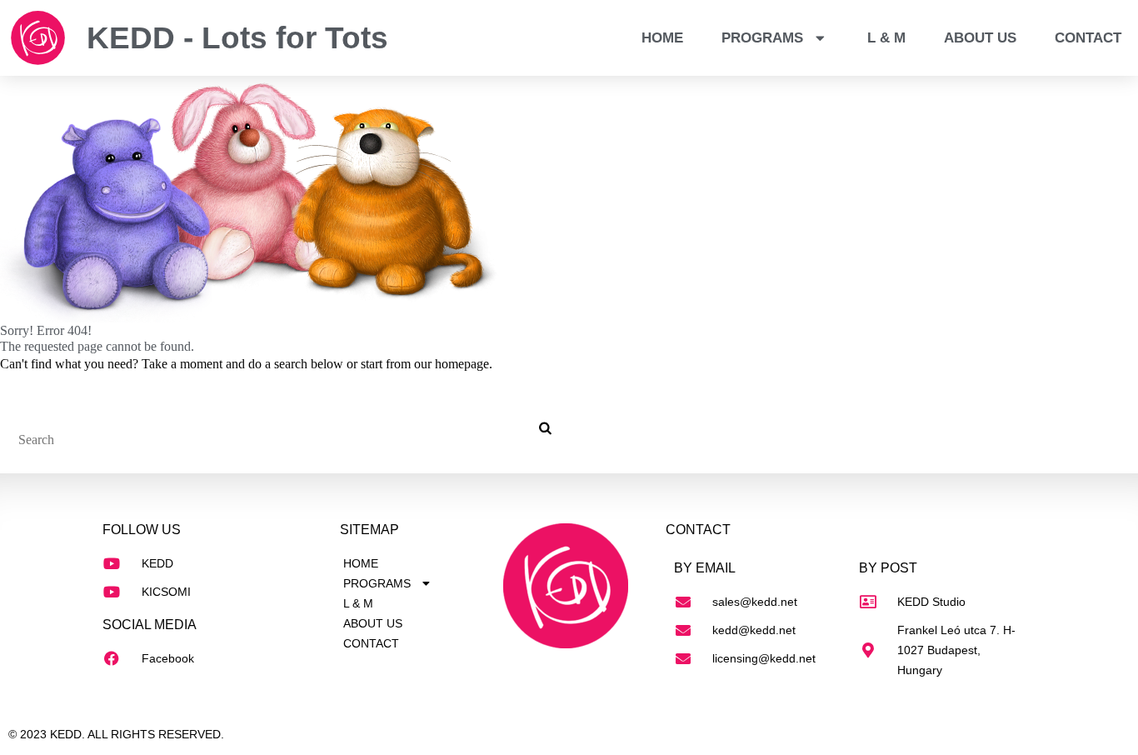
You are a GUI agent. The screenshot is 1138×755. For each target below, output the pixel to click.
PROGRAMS (762, 38)
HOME (662, 38)
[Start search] (543, 428)
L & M (886, 38)
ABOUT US (980, 38)
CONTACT (1088, 38)
